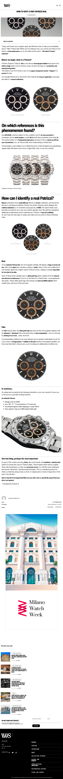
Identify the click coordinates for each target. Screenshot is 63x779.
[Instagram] (9, 752)
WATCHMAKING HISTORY (39, 769)
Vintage (59, 504)
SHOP (3, 744)
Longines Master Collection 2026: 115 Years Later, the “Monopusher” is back (18, 670)
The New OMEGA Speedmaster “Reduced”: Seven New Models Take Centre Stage (18, 684)
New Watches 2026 (17, 665)
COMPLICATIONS (37, 764)
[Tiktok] (16, 752)
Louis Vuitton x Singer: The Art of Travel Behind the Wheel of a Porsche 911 (18, 696)
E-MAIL (48, 718)
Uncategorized (31, 15)
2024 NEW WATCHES (6, 746)
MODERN (34, 742)
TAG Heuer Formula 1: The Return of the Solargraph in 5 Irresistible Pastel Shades (18, 710)
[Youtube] (12, 752)
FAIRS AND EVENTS (38, 772)
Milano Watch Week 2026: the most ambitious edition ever (19, 656)
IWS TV (3, 748)
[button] (57, 5)
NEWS (33, 752)
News (14, 693)
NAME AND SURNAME (36, 718)
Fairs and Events (17, 653)
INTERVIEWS (35, 749)
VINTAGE (34, 745)
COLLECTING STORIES (38, 756)
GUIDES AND (35, 759)
